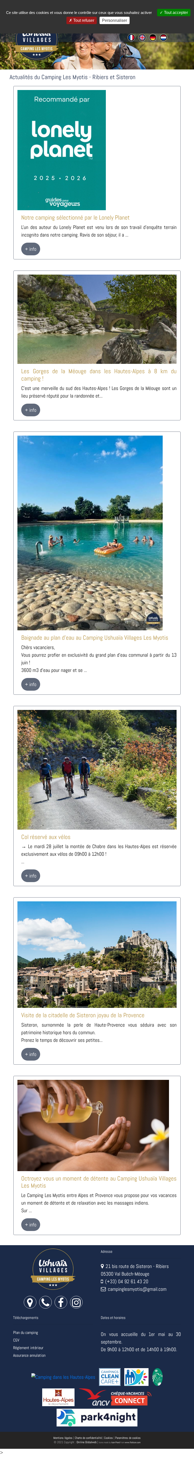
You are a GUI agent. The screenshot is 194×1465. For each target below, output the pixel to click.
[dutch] (163, 37)
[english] (142, 37)
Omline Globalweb (87, 1442)
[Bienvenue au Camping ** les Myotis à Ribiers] (53, 1268)
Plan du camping (25, 1332)
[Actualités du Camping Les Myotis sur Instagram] (76, 1304)
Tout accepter (175, 12)
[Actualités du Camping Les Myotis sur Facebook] (61, 1304)
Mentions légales (62, 1438)
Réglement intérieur (28, 1347)
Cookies (108, 1438)
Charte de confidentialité (88, 1438)
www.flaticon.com (132, 1442)
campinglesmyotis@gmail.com (137, 1289)
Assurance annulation (29, 1355)
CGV (16, 1340)
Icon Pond (115, 1442)
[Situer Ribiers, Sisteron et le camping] (30, 1304)
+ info (30, 249)
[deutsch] (152, 37)
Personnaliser (114, 20)
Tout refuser (83, 20)
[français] (131, 37)
